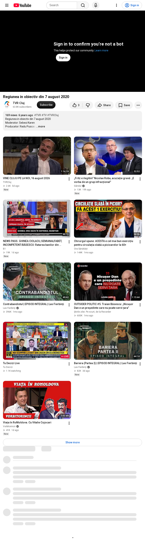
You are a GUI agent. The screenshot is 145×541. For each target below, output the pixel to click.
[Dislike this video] (88, 105)
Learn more (101, 50)
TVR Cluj (19, 103)
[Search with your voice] (95, 5)
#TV (44, 115)
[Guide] (7, 5)
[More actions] (138, 105)
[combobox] (62, 5)
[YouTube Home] (22, 5)
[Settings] (116, 5)
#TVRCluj (53, 115)
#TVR (37, 115)
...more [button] (40, 126)
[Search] (83, 5)
